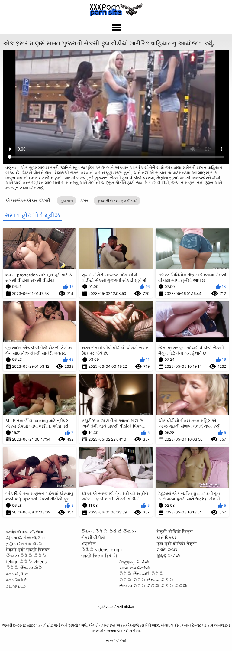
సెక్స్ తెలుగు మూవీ (24, 567)
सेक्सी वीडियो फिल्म (175, 531)
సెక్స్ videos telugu (101, 549)
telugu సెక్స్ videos (26, 561)
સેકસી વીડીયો (93, 537)
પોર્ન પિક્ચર (167, 537)
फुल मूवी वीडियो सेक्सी (177, 543)
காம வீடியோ (17, 573)
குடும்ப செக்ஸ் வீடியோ (26, 543)
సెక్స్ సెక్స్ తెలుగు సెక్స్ (146, 579)
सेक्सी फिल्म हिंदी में (99, 555)
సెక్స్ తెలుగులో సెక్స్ (141, 573)
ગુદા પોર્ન (66, 200)
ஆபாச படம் (16, 585)
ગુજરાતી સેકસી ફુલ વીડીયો (117, 200)
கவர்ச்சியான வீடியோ (24, 531)
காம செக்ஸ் (16, 579)
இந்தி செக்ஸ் (168, 555)
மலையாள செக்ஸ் (134, 567)
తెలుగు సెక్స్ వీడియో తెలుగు (108, 531)
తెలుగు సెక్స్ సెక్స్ (26, 555)
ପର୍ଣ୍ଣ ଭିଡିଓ (167, 549)
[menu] (116, 28)
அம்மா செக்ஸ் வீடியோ (25, 537)
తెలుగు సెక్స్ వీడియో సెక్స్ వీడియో (153, 585)
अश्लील (88, 543)
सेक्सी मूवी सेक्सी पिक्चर (28, 549)
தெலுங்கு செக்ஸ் (134, 561)
